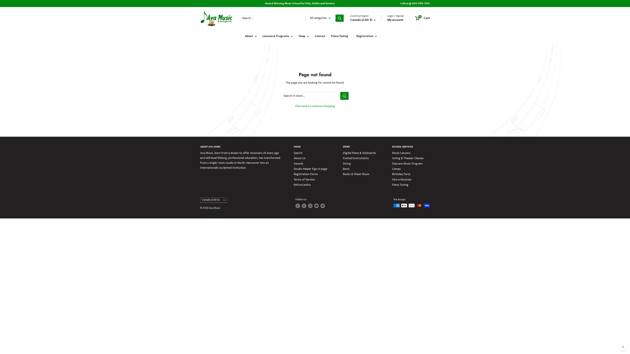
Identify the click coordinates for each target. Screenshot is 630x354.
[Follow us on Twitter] (304, 206)
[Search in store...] (344, 96)
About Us (299, 158)
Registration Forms (306, 174)
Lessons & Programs (275, 36)
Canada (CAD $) (211, 199)
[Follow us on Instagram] (310, 206)
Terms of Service (304, 179)
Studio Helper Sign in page (310, 169)
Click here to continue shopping (315, 106)
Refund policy (302, 185)
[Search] (340, 18)
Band (346, 169)
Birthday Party (401, 174)
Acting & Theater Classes (408, 158)
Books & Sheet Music (356, 174)
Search (298, 153)
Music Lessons (401, 153)
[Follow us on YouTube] (316, 206)
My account (395, 20)
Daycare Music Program (407, 164)
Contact (320, 36)
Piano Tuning (339, 36)
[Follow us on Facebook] (297, 206)
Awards (298, 164)
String (347, 164)
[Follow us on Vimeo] (322, 206)
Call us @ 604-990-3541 (415, 3)
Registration (364, 36)
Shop (302, 36)
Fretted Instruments (356, 158)
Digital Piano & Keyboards (359, 153)
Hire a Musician (402, 179)
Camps (396, 169)
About (249, 36)
